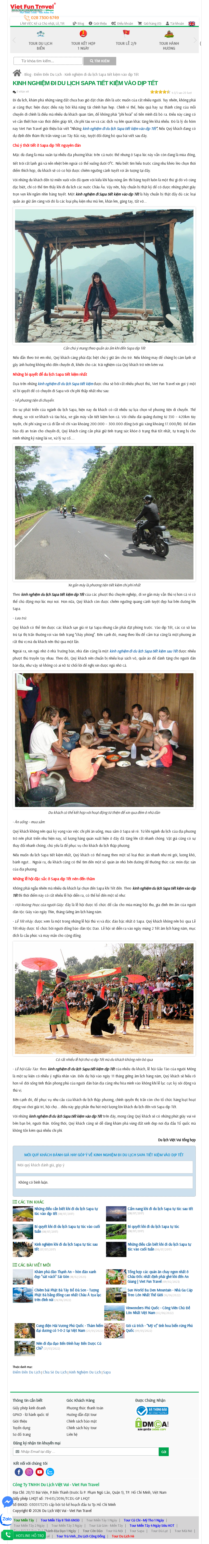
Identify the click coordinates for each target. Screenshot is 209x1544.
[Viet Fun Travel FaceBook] (17, 1471)
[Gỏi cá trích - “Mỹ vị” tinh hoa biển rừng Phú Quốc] (114, 1330)
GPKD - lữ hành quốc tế (31, 1414)
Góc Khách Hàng (81, 1400)
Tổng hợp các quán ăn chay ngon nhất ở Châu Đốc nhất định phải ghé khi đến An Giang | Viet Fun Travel (158, 1276)
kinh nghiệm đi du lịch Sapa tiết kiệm (65, 383)
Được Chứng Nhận (150, 1400)
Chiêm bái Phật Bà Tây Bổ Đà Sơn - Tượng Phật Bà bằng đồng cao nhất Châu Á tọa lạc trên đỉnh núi (67, 1295)
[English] (192, 23)
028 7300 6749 (44, 17)
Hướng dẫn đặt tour (82, 1414)
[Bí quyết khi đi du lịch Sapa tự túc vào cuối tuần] (23, 1231)
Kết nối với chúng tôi (30, 1463)
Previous (14, 40)
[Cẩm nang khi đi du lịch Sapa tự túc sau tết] (116, 1213)
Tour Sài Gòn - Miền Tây (106, 1525)
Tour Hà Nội (114, 1530)
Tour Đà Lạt (159, 1530)
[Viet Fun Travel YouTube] (38, 1471)
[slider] (160, 92)
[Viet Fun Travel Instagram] (28, 1471)
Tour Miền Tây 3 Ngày (66, 1525)
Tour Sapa (137, 1530)
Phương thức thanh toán (85, 1407)
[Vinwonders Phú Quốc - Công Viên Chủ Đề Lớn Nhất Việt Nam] (114, 1313)
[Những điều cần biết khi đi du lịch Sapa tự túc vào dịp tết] (23, 1213)
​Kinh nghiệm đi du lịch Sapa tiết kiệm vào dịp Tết (101, 74)
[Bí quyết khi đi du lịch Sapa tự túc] (116, 1231)
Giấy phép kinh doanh (29, 1407)
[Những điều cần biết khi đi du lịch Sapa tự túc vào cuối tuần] (116, 1249)
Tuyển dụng (21, 1427)
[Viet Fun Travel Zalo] (49, 1471)
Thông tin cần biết (28, 1400)
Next (195, 40)
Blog (81, 23)
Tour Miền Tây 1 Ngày (101, 1520)
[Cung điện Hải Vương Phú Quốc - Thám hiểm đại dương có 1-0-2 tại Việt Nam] (25, 1330)
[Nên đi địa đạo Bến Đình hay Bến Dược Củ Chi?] (25, 1348)
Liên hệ (72, 1434)
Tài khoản (177, 23)
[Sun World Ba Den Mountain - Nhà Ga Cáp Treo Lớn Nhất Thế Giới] (116, 1295)
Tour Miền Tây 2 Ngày (29, 1525)
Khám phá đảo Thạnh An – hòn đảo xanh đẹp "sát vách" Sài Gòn (65, 1274)
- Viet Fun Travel (79, 1510)
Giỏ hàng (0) (152, 23)
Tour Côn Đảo (92, 1530)
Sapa (107, 1372)
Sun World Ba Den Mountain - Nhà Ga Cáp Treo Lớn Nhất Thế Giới (160, 1292)
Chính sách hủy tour (82, 1427)
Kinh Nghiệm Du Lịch (85, 1372)
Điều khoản (125, 23)
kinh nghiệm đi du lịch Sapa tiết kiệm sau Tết (144, 651)
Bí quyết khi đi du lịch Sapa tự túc (153, 1226)
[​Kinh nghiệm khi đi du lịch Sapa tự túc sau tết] (23, 1249)
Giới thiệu (100, 23)
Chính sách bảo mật (82, 1421)
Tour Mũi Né (183, 1530)
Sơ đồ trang (22, 1434)
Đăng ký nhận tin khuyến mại (36, 1442)
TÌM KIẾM (101, 61)
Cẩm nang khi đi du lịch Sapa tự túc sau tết (160, 1208)
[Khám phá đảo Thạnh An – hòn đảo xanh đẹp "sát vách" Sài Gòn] (23, 1277)
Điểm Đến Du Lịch (48, 74)
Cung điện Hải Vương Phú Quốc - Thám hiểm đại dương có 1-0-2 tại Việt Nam (69, 1328)
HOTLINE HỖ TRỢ (30, 1535)
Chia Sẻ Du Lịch (55, 1372)
